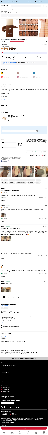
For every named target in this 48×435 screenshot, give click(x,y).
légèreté (23, 16)
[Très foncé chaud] (4, 48)
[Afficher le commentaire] (5, 171)
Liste (45, 44)
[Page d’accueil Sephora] (5, 5)
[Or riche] (9, 48)
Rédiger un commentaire (42, 137)
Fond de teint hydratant (11, 352)
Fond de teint (11, 9)
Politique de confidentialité (5, 423)
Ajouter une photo (4, 336)
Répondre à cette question (7, 322)
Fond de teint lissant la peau (21, 352)
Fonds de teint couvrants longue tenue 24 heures (10, 353)
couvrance (20, 16)
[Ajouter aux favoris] (46, 42)
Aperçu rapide (4, 118)
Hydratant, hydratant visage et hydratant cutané (19, 350)
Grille (42, 44)
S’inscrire (18, 403)
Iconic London (4, 11)
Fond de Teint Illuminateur (24, 353)
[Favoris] (43, 5)
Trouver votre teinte (4, 50)
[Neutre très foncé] (7, 48)
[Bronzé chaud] (2, 48)
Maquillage (3, 9)
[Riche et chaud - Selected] (12, 48)
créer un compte (13, 62)
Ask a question (10, 14)
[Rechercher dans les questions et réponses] (2, 308)
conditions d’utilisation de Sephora (15, 423)
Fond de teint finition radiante (32, 352)
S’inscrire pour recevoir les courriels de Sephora (10, 400)
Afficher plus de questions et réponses (10, 326)
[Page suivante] (21, 297)
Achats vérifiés (16, 180)
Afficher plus (3, 99)
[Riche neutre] (15, 48)
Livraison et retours (5, 63)
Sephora (8, 350)
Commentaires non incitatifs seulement (27, 180)
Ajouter (10, 120)
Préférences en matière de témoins (36, 423)
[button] (21, 39)
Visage (7, 9)
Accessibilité (24, 423)
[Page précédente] (1, 297)
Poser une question (4, 305)
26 (18, 297)
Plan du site (29, 423)
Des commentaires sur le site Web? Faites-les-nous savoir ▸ (24, 358)
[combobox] (26, 6)
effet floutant (16, 16)
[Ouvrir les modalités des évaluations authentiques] (11, 161)
